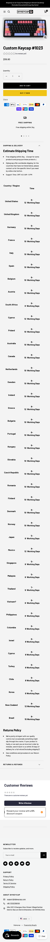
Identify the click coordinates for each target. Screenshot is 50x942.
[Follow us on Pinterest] (16, 863)
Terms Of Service (9, 883)
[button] (14, 53)
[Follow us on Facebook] (5, 863)
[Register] (44, 855)
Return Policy (8, 880)
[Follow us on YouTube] (22, 863)
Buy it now (25, 93)
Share (5, 99)
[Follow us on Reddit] (28, 863)
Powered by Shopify (30, 925)
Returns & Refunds (13, 764)
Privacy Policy (8, 876)
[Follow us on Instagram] (11, 863)
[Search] (8, 11)
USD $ (25, 919)
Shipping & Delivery (13, 145)
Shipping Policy (9, 887)
